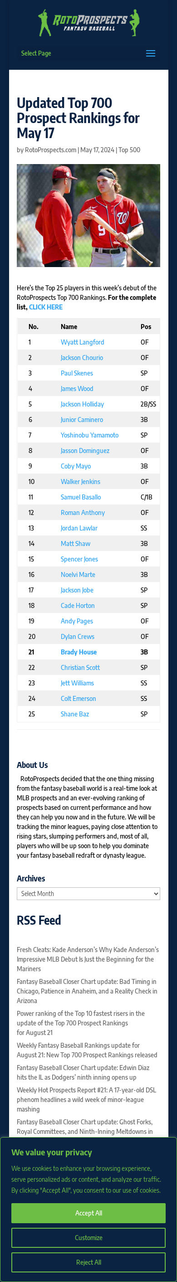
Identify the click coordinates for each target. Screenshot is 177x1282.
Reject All (88, 1262)
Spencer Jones (79, 559)
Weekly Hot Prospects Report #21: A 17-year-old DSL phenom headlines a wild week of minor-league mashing (86, 1099)
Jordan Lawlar (79, 528)
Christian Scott (80, 667)
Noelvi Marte (78, 574)
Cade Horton (78, 605)
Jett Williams (77, 683)
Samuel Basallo (81, 497)
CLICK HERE (46, 307)
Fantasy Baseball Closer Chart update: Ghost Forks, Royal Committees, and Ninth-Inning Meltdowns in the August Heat (85, 1131)
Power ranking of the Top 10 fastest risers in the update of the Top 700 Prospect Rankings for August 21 (81, 1022)
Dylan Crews (77, 636)
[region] (88, 1209)
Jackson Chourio (82, 357)
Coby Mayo (76, 466)
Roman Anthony (83, 512)
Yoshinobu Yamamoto (89, 435)
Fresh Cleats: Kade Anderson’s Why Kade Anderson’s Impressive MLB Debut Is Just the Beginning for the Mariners (88, 959)
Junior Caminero (82, 419)
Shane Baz (75, 714)
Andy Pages (77, 621)
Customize (89, 1237)
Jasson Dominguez (85, 450)
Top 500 (129, 150)
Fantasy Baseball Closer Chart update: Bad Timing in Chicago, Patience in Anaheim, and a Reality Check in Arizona (87, 991)
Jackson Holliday (82, 404)
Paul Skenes (77, 373)
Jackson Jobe (77, 590)
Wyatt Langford (82, 342)
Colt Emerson (78, 698)
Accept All (88, 1213)
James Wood (77, 388)
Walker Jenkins (80, 481)
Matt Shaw (75, 543)
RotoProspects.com (50, 150)
